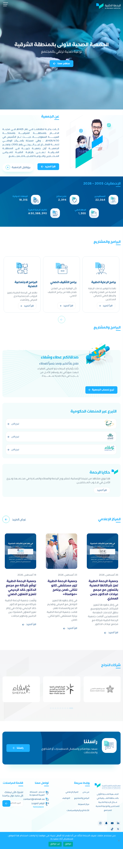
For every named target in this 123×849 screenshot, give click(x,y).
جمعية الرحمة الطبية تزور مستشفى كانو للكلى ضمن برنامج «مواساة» (62, 588)
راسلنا (20, 748)
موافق (68, 844)
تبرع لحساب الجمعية (103, 390)
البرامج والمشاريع (81, 798)
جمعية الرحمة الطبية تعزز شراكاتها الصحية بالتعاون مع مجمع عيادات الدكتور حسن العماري (103, 590)
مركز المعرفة (83, 804)
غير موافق (55, 844)
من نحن (85, 792)
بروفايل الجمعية (21, 167)
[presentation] (61, 319)
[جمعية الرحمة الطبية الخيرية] (108, 5)
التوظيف (66, 798)
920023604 (38, 807)
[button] (71, 708)
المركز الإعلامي (72, 792)
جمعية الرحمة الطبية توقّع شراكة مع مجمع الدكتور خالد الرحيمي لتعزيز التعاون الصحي (21, 588)
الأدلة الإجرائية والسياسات (78, 810)
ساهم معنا (63, 64)
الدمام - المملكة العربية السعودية (37, 794)
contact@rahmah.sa (34, 799)
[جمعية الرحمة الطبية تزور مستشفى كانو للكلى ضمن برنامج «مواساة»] (61, 551)
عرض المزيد (19, 520)
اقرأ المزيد (50, 167)
